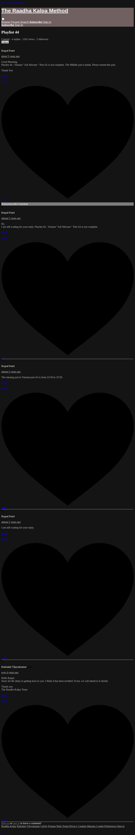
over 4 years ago (9, 672)
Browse (6, 22)
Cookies (82, 826)
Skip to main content (12, 2)
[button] (3, 19)
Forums (15, 22)
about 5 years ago (10, 56)
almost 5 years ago (11, 218)
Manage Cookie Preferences (102, 826)
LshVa (43, 826)
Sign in (47, 22)
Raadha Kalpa (8, 826)
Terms (65, 826)
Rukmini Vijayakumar (28, 826)
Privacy (73, 826)
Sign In (19, 25)
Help (59, 826)
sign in (16, 823)
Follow (5, 42)
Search (24, 22)
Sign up (5, 823)
